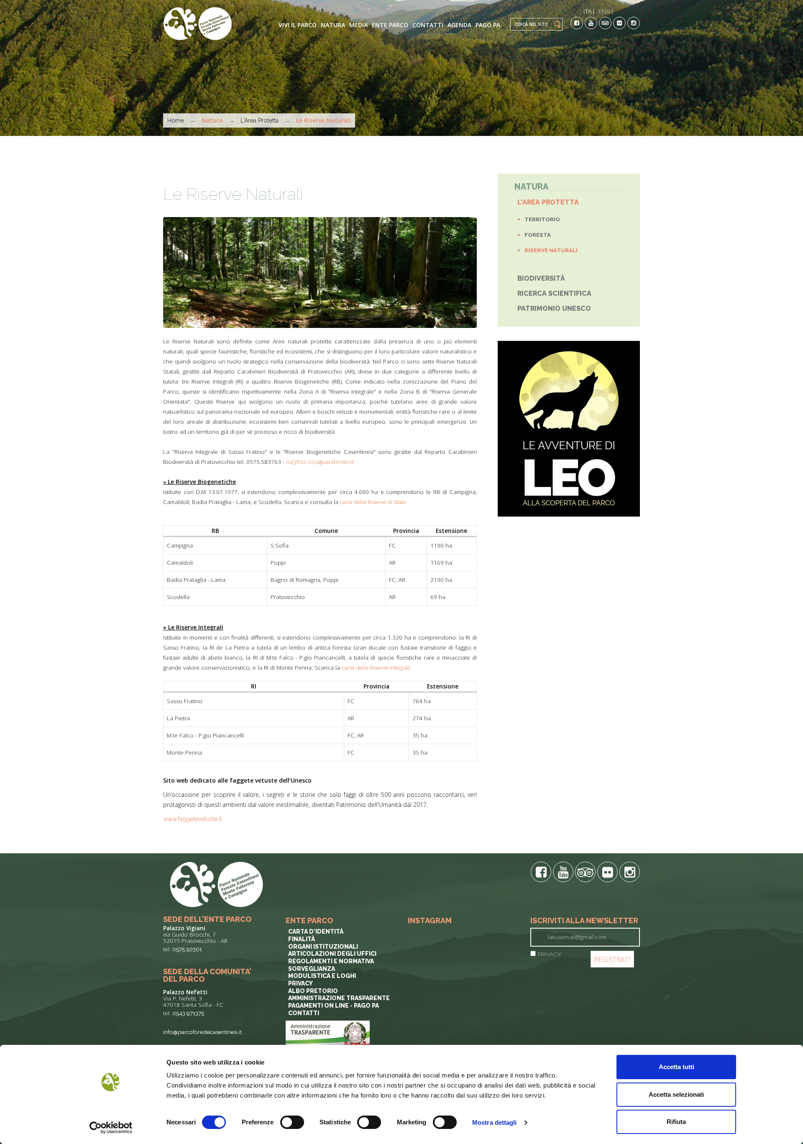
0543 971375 (188, 1013)
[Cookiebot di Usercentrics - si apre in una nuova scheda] (111, 1127)
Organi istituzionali (323, 946)
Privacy (300, 983)
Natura (333, 25)
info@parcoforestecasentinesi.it (202, 1032)
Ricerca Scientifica (554, 293)
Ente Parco (390, 25)
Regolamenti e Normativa (331, 961)
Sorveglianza (311, 968)
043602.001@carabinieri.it (320, 461)
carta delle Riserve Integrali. (377, 667)
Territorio (542, 219)
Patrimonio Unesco (554, 308)
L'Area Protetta (259, 120)
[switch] (292, 1122)
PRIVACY (549, 954)
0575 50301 (187, 949)
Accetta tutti (676, 1066)
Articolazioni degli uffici (332, 953)
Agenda (459, 25)
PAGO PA (488, 25)
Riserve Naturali (551, 250)
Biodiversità (541, 278)
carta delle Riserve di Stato (372, 502)
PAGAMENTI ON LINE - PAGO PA (333, 1005)
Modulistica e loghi (322, 976)
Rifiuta (676, 1121)
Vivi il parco (298, 25)
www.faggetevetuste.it (192, 819)
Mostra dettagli (494, 1122)
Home (175, 120)
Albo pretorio (313, 991)
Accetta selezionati (676, 1094)
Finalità (301, 939)
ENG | (605, 11)
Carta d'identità (315, 931)
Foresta (537, 235)
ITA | (588, 11)
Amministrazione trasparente (339, 998)
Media (358, 25)
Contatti (427, 25)
